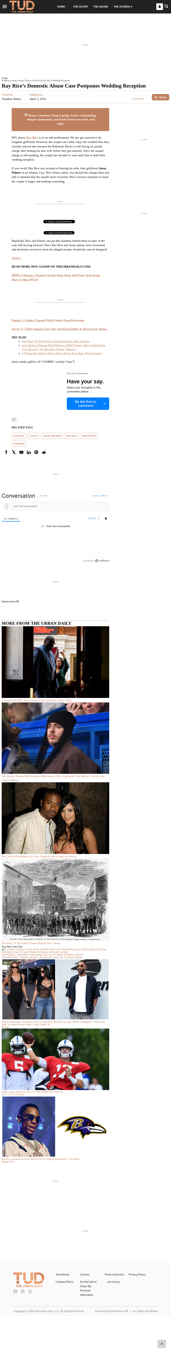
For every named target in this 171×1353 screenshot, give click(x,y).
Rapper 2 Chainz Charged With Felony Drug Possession (48, 320)
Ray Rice (71, 436)
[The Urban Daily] (28, 1286)
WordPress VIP (119, 1311)
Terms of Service (114, 1274)
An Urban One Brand (145, 1311)
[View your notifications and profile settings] (159, 6)
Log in (95, 496)
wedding (19, 443)
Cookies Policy (64, 1281)
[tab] (11, 518)
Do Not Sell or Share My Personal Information (88, 1288)
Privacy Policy (137, 1274)
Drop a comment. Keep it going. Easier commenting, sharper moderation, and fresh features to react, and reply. (61, 119)
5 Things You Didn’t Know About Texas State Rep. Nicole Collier (62, 353)
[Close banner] (106, 110)
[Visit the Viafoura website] (102, 560)
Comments (137, 98)
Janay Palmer (52, 436)
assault (19, 436)
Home (61, 6)
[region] (55, 528)
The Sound (100, 6)
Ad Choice (113, 1281)
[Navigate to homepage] (22, 7)
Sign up (103, 496)
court (33, 436)
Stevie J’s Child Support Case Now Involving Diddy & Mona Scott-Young (59, 329)
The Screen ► (123, 6)
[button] (85, 78)
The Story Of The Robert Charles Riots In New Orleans (56, 341)
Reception (89, 436)
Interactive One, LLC (47, 1311)
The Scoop (80, 6)
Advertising (62, 1274)
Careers (85, 1274)
